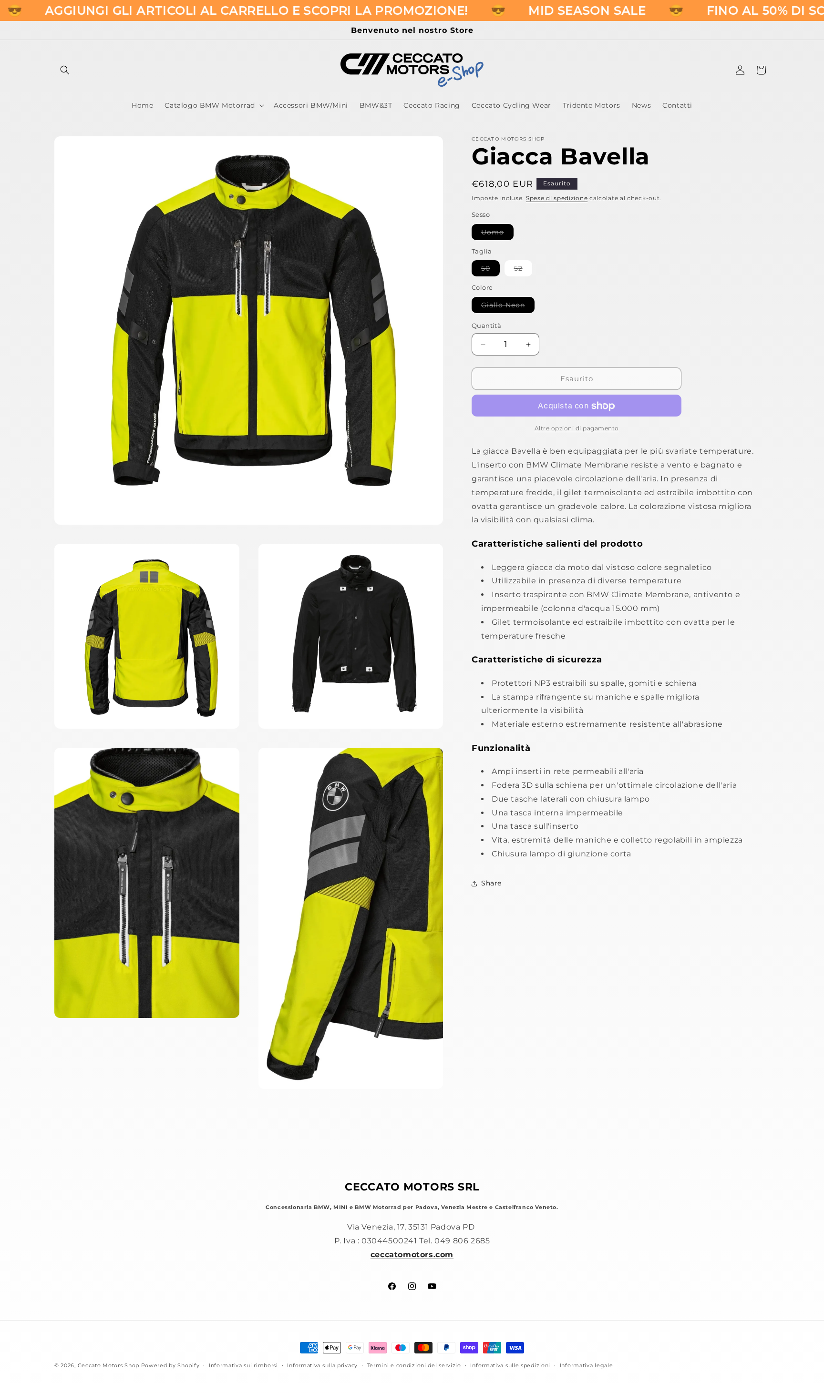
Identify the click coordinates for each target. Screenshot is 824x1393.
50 (490, 270)
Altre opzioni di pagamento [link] (577, 428)
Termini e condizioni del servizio (414, 1365)
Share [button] (491, 883)
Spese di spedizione (556, 198)
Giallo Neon (508, 306)
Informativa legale (586, 1365)
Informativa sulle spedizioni (510, 1365)
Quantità (486, 325)
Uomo (497, 233)
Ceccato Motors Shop (108, 1365)
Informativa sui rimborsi (243, 1365)
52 (523, 270)
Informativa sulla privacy (322, 1365)
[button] (64, 70)
